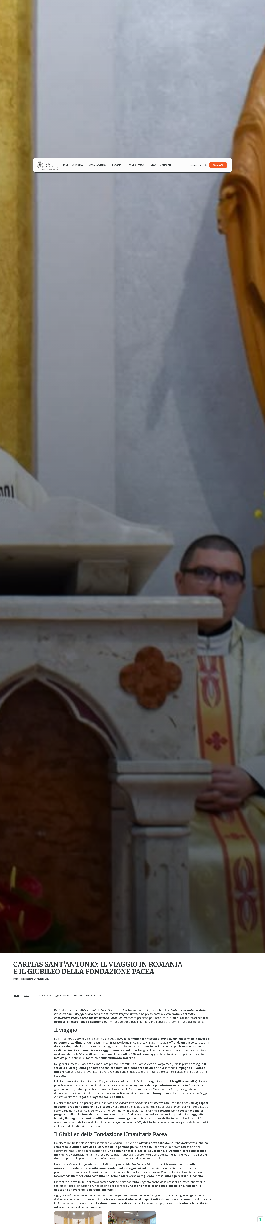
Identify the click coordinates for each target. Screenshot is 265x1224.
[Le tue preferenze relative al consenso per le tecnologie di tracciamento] (260, 1219)
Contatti (165, 165)
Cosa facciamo (97, 165)
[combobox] (197, 165)
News (153, 165)
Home (65, 165)
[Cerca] (206, 165)
